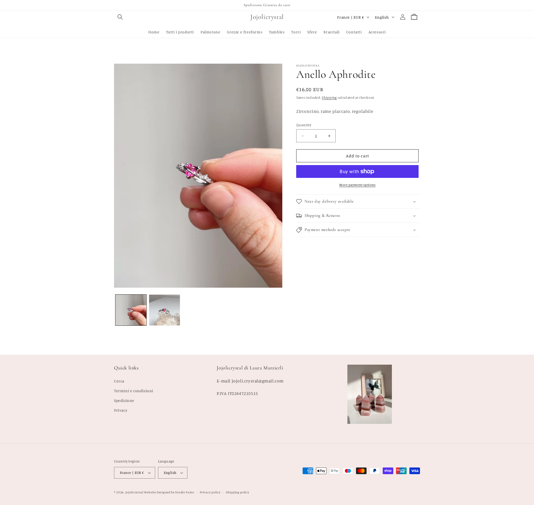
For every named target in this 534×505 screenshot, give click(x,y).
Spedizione (124, 400)
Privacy (120, 410)
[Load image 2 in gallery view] (164, 310)
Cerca (119, 381)
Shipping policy (237, 492)
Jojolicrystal (134, 492)
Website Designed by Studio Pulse (169, 492)
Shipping (329, 97)
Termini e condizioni (133, 390)
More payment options (357, 185)
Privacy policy (210, 492)
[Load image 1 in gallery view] (130, 310)
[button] (120, 17)
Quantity (303, 125)
